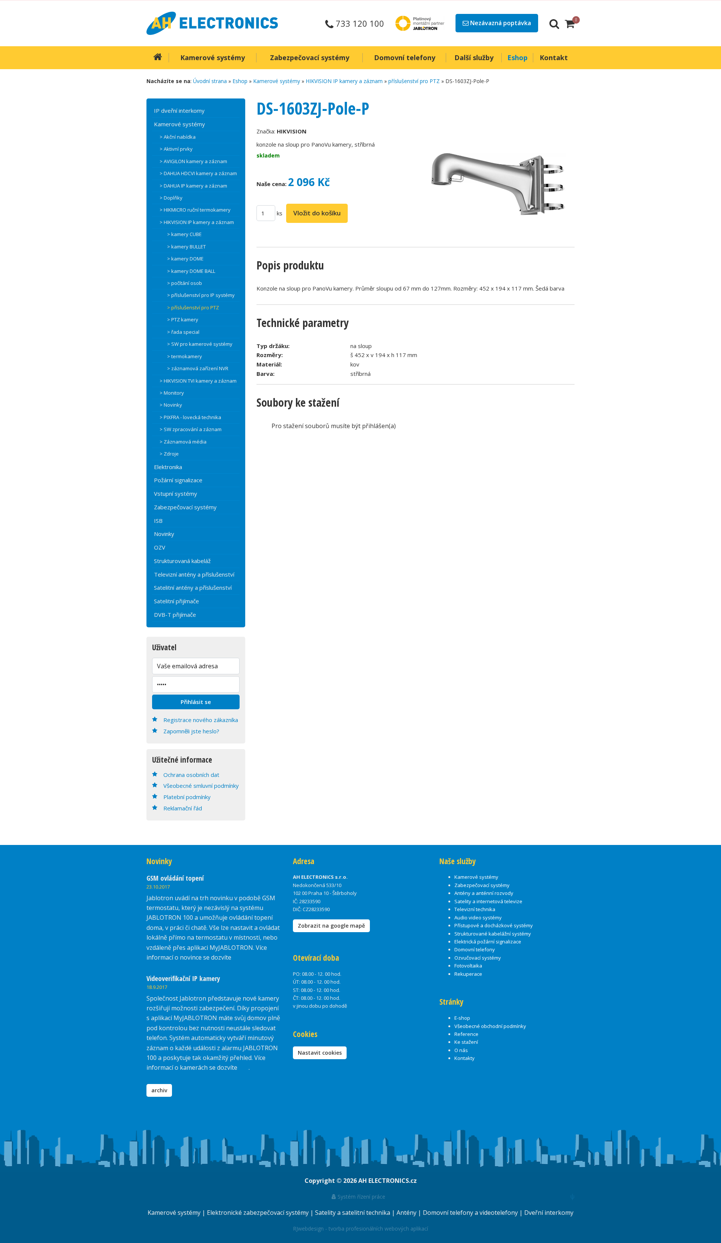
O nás (461, 1050)
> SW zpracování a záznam (191, 429)
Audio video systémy (478, 917)
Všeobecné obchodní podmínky (490, 1026)
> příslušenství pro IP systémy (201, 295)
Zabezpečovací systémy (185, 507)
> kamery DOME (185, 258)
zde (244, 1067)
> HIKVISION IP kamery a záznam (197, 222)
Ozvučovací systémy (477, 957)
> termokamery (184, 356)
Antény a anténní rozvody (483, 893)
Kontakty (464, 1058)
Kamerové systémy (276, 81)
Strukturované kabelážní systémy (492, 933)
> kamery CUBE (184, 234)
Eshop (239, 81)
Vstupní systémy (175, 493)
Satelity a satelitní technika (353, 1212)
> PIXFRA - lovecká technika (190, 417)
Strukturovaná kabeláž (182, 561)
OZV (159, 547)
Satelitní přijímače (176, 601)
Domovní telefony (474, 949)
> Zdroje (169, 453)
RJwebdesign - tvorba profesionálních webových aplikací (360, 1228)
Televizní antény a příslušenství (194, 574)
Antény (407, 1212)
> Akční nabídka (178, 136)
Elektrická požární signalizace (487, 941)
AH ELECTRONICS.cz (387, 1180)
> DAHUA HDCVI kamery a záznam (198, 173)
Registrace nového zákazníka (200, 720)
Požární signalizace (178, 480)
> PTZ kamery (182, 319)
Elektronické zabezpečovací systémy (258, 1212)
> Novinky (171, 404)
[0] (570, 23)
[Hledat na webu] (554, 23)
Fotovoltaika (468, 965)
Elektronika (168, 467)
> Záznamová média (183, 441)
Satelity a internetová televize (488, 901)
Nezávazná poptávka (500, 23)
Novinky (164, 533)
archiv (159, 1090)
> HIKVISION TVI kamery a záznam (198, 380)
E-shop (462, 1017)
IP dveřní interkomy (179, 110)
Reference (466, 1034)
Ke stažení (466, 1042)
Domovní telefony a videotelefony (471, 1212)
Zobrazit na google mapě (331, 925)
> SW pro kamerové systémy (199, 344)
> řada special (183, 332)
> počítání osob (184, 283)
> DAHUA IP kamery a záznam (193, 185)
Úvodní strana (210, 81)
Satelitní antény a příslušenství (193, 587)
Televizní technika (474, 909)
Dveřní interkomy (548, 1212)
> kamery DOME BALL (191, 271)
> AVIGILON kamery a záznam (193, 161)
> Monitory (172, 392)
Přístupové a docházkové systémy (493, 925)
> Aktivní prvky (176, 148)
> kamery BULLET (186, 246)
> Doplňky (171, 197)
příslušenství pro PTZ (414, 81)
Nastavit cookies (320, 1052)
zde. (238, 957)
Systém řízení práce (360, 1196)
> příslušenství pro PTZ (193, 307)
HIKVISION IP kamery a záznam (344, 81)
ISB (158, 520)
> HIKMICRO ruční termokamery (195, 209)
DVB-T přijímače (175, 614)
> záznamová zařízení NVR (197, 368)
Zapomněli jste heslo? (191, 731)
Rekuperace (468, 973)
